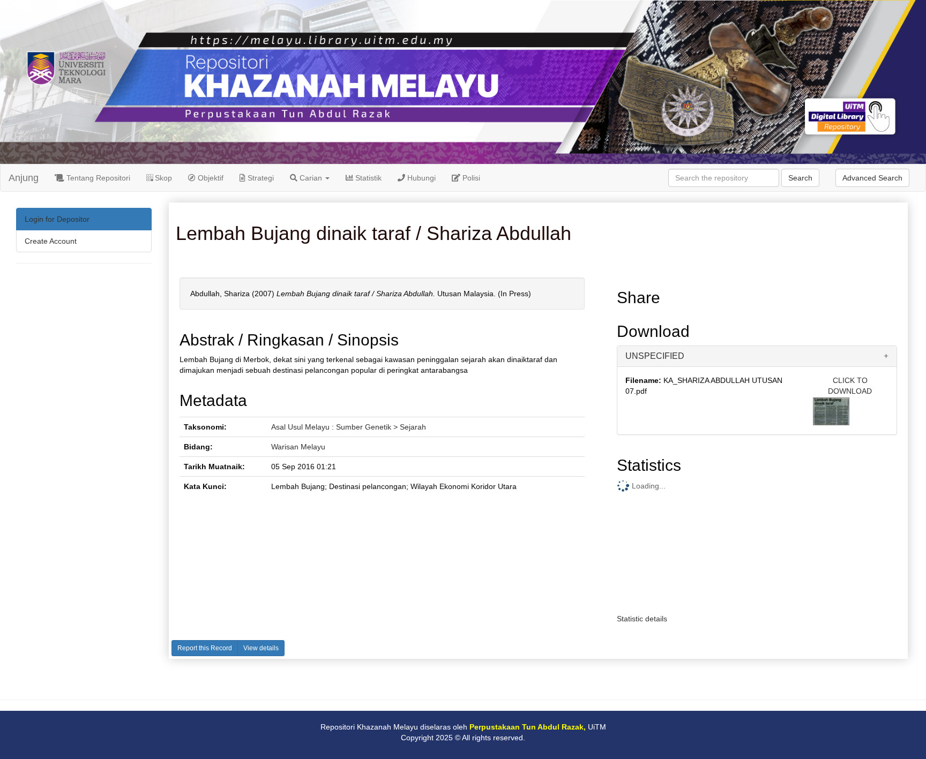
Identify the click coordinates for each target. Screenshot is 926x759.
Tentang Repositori (97, 178)
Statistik (367, 178)
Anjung (24, 177)
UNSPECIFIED (654, 355)
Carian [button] (310, 178)
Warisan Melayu (298, 446)
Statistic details (642, 618)
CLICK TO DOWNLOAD (850, 385)
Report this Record (204, 648)
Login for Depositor (57, 219)
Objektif (209, 178)
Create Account (51, 241)
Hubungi (420, 178)
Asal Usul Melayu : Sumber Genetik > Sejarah (348, 427)
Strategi (259, 178)
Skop (162, 178)
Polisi (470, 178)
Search (800, 178)
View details (261, 648)
